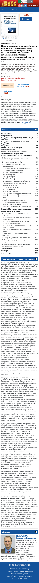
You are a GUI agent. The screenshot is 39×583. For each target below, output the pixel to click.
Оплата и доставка (19, 578)
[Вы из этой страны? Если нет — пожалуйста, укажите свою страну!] (19, 1)
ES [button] (28, 2)
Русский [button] (24, 2)
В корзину (26, 19)
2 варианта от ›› (23, 86)
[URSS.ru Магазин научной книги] (8, 3)
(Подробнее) (26, 123)
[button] (19, 5)
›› (7, 92)
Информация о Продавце (20, 569)
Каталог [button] (13, 9)
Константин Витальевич (26, 537)
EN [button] (31, 2)
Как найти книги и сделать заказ (19, 576)
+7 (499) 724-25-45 (33, 5)
